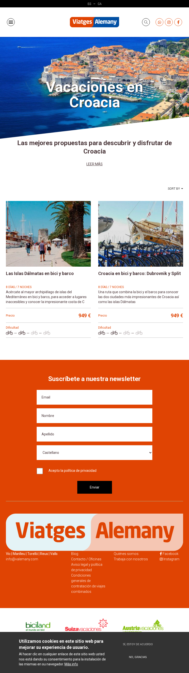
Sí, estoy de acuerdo (138, 644)
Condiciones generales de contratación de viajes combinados (88, 583)
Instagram (171, 559)
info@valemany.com (22, 559)
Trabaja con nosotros (131, 559)
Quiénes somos (126, 554)
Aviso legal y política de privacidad (86, 567)
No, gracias (138, 657)
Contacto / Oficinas (86, 559)
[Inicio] (94, 22)
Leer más (94, 164)
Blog (74, 554)
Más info (71, 664)
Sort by (174, 188)
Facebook (170, 554)
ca (100, 4)
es (89, 4)
